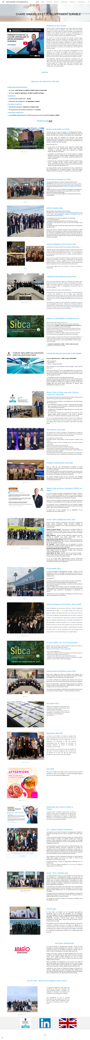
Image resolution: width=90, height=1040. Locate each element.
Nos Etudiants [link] (49, 2)
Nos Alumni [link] (56, 2)
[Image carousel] (25, 140)
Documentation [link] (81, 2)
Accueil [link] (37, 2)
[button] (88, 1)
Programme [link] (72, 2)
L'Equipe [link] (42, 2)
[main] (48, 13)
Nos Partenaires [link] (64, 2)
